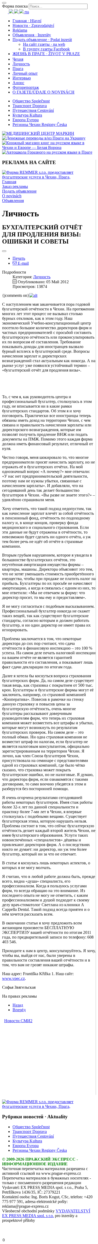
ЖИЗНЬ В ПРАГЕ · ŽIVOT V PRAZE (46, 53)
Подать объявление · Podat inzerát (42, 39)
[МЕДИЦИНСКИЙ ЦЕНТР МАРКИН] (38, 133)
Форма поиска (15, 6)
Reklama (20, 30)
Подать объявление (19, 191)
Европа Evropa (26, 120)
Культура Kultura (27, 115)
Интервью (22, 78)
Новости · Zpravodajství (33, 25)
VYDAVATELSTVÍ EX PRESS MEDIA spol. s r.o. (46, 1213)
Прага (18, 68)
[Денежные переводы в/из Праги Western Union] (43, 138)
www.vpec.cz (13, 978)
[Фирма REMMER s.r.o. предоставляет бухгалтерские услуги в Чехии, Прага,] (49, 177)
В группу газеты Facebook (46, 49)
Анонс (18, 82)
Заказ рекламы (15, 186)
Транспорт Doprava (30, 105)
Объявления (13, 200)
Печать (19, 258)
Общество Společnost (31, 101)
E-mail (23, 263)
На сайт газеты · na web (44, 44)
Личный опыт (25, 73)
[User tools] (4, 251)
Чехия (18, 59)
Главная (9, 182)
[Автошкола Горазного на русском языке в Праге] (47, 152)
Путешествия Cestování (33, 110)
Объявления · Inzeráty (32, 35)
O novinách (11, 196)
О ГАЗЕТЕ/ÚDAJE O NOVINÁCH (43, 92)
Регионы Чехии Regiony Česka (40, 124)
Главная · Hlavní (27, 21)
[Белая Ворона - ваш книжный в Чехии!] (49, 147)
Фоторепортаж (26, 87)
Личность (21, 64)
